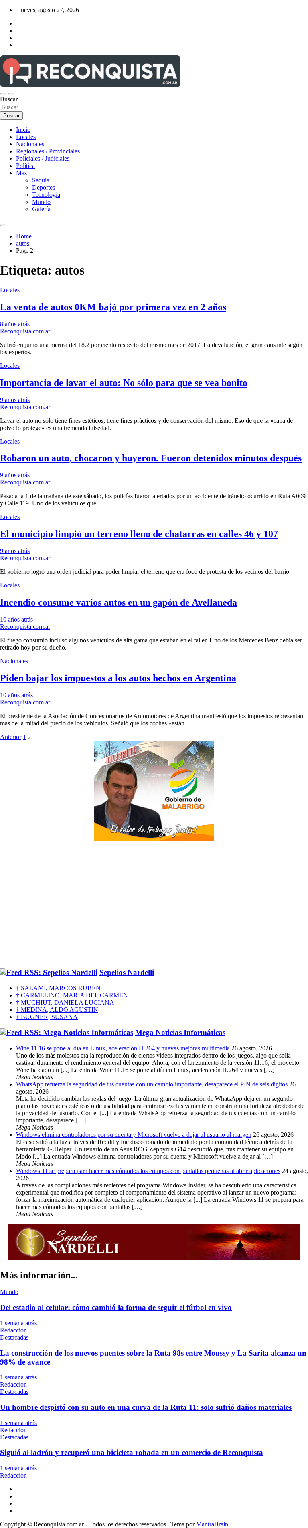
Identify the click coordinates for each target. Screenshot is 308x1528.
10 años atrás (16, 619)
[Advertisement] (154, 905)
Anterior (10, 736)
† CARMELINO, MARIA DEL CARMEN (72, 995)
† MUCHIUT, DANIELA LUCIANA (65, 1002)
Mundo (41, 201)
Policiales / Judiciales (42, 158)
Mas (21, 173)
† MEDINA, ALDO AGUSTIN (57, 1009)
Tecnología (46, 194)
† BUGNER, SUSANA (47, 1016)
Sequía (40, 180)
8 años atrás (15, 324)
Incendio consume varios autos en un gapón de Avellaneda (118, 602)
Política (25, 165)
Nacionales (30, 144)
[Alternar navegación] (3, 94)
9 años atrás (15, 399)
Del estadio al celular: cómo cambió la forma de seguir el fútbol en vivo (116, 1307)
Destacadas (14, 1337)
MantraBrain (212, 1524)
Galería (41, 209)
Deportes (43, 187)
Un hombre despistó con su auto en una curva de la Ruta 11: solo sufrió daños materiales (146, 1407)
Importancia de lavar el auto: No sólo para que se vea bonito (123, 382)
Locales (26, 136)
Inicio (23, 129)
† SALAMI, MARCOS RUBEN (58, 988)
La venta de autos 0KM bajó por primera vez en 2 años (113, 307)
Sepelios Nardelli (126, 972)
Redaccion (13, 1330)
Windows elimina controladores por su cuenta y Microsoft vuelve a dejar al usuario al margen (133, 1134)
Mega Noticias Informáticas (180, 1032)
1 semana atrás (18, 1323)
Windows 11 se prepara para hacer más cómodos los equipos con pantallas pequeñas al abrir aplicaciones (148, 1170)
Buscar (9, 99)
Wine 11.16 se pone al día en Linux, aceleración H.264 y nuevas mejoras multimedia (123, 1048)
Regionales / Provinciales (48, 151)
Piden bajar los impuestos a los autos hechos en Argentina (118, 678)
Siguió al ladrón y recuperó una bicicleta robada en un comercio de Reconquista (131, 1452)
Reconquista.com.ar (25, 331)
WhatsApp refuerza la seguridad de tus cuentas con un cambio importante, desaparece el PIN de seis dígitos (152, 1084)
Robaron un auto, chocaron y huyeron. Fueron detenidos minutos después (151, 458)
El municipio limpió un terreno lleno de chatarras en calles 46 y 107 (139, 534)
